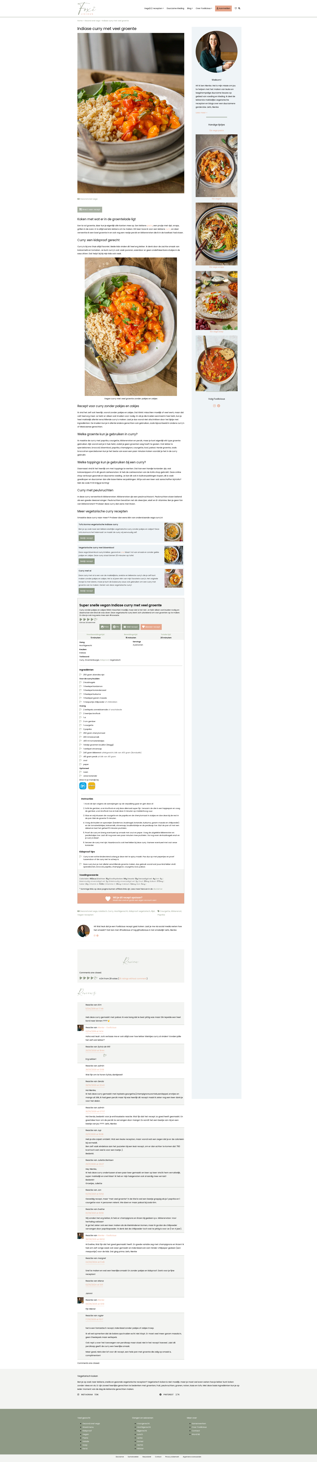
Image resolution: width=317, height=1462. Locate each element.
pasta (150, 225)
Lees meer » (201, 112)
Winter (140, 1448)
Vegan (85, 1434)
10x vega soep (216, 331)
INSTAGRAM (87, 1394)
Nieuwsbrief (147, 1457)
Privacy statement (172, 1457)
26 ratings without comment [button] (133, 978)
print (106, 626)
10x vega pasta (216, 130)
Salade (85, 1441)
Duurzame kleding (175, 8)
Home (80, 20)
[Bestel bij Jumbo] (91, 785)
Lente (140, 1437)
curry (168, 229)
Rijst (153, 911)
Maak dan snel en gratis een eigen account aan (134, 900)
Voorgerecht (143, 1423)
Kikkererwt (176, 911)
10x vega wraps (216, 267)
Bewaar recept (152, 626)
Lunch (140, 1434)
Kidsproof (104, 660)
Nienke (101, 1300)
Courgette (165, 911)
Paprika (161, 914)
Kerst (85, 1448)
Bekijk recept (86, 538)
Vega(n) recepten (153, 8)
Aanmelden (224, 8)
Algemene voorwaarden (192, 1457)
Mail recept (132, 626)
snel (123, 552)
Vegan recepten (85, 914)
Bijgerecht (142, 1430)
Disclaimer (120, 1457)
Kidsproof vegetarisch (140, 911)
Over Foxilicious (203, 8)
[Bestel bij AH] (82, 785)
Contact (196, 1430)
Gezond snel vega (92, 20)
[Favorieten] (235, 8)
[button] (239, 8)
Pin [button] (117, 626)
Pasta (85, 1437)
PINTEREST (168, 1394)
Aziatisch (103, 911)
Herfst (140, 1445)
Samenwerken (199, 1423)
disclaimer (157, 889)
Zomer (140, 1441)
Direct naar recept (91, 209)
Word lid (196, 1434)
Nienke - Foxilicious (107, 1027)
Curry (111, 911)
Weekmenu (88, 1427)
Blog (189, 8)
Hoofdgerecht (121, 911)
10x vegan (216, 198)
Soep (84, 1445)
